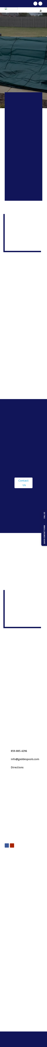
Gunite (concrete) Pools (16, 931)
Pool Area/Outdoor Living (17, 1004)
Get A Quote (23, 163)
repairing (28, 363)
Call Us (23, 148)
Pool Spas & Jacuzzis (15, 999)
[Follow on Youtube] (40, 4)
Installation (23, 178)
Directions (17, 767)
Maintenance (23, 194)
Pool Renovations (13, 966)
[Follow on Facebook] (35, 4)
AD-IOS (33, 1041)
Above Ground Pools (15, 920)
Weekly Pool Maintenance (17, 954)
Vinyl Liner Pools (13, 943)
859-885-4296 (19, 751)
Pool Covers (10, 983)
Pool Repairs (11, 972)
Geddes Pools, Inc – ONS (17, 1018)
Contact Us (23, 483)
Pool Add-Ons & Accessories (19, 993)
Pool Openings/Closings (16, 960)
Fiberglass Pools (13, 937)
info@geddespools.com (25, 759)
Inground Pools (12, 926)
